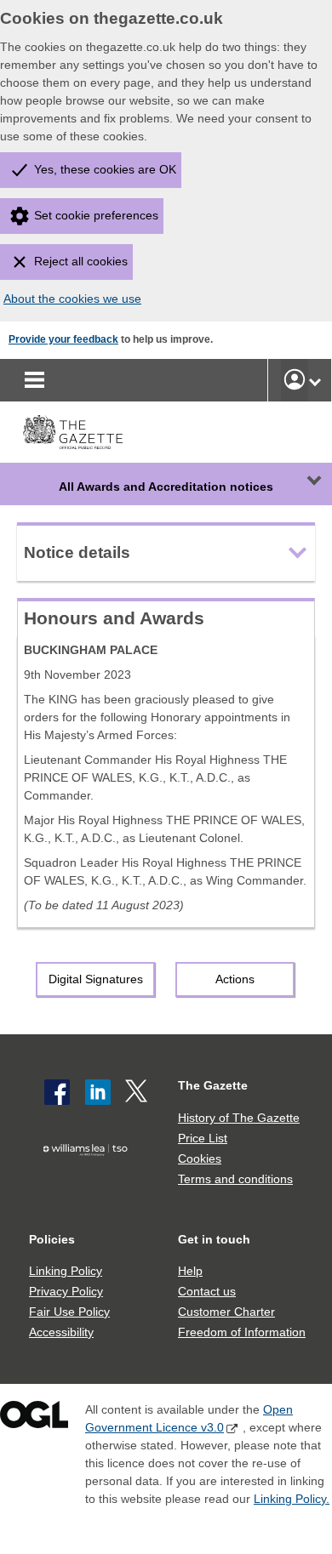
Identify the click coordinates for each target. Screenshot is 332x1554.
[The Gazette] (73, 432)
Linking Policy (65, 1271)
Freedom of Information (242, 1332)
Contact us (207, 1291)
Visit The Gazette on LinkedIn (98, 1092)
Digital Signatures (96, 979)
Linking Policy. (291, 1499)
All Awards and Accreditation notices (166, 486)
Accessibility (61, 1332)
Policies (52, 1239)
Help (190, 1271)
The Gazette (213, 1085)
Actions (235, 979)
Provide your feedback (63, 339)
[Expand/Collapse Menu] (301, 484)
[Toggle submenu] (315, 380)
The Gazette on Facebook (57, 1092)
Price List (202, 1138)
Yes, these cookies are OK (105, 169)
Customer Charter (226, 1311)
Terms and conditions (235, 1179)
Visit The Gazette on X (138, 1092)
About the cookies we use (72, 298)
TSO (89, 1177)
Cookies (199, 1158)
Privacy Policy (66, 1291)
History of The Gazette (239, 1117)
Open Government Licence (34, 1418)
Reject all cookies (81, 261)
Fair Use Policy (69, 1311)
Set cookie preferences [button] (96, 215)
